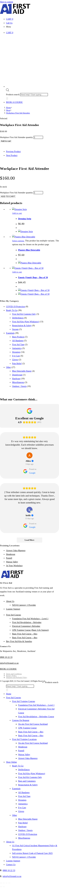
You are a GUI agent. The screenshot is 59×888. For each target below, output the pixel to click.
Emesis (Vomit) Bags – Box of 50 (33, 277)
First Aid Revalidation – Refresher (26, 622)
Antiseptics (16, 348)
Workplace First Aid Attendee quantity (16, 137)
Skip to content (6, 2)
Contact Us (10, 864)
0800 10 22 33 (6, 657)
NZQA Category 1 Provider (24, 605)
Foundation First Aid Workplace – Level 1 (30, 619)
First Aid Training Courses (23, 701)
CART (9, 19)
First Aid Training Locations (24, 739)
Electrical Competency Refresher (26, 626)
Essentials (10, 333)
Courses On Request (20, 720)
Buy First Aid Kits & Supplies (19, 641)
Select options (18, 241)
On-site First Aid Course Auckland (33, 724)
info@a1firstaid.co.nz (9, 663)
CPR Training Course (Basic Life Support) (30, 630)
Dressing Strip (24, 219)
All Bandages (17, 340)
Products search (13, 94)
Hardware (16, 378)
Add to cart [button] (17, 213)
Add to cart (6, 141)
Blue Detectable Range (21, 371)
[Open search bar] (7, 91)
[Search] (7, 98)
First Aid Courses (13, 615)
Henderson (10, 554)
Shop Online (11, 762)
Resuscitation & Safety (22, 325)
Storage (15, 329)
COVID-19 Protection (15, 306)
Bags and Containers (27, 781)
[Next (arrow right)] (4, 886)
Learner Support (13, 609)
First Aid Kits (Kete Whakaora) (25, 322)
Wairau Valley (12, 562)
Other (8, 367)
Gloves (15, 359)
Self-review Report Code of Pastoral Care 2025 (32, 853)
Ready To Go (11, 310)
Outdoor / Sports (19, 386)
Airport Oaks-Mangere (15, 550)
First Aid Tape (18, 344)
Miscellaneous (18, 382)
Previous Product (13, 151)
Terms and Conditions (14, 674)
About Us (10, 601)
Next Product (11, 155)
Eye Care (16, 356)
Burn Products (18, 337)
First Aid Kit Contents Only (24, 314)
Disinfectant (17, 375)
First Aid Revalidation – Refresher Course (36, 716)
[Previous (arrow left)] (1, 886)
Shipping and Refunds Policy (16, 677)
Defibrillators (18, 318)
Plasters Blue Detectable (29, 250)
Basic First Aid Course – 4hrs (24, 638)
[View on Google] (29, 455)
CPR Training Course (27, 728)
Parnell (9, 558)
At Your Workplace (14, 565)
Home (8, 694)
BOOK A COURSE (14, 102)
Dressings (16, 352)
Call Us (9, 23)
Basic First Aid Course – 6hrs (24, 634)
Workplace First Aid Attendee (18, 113)
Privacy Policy (11, 676)
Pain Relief (17, 363)
